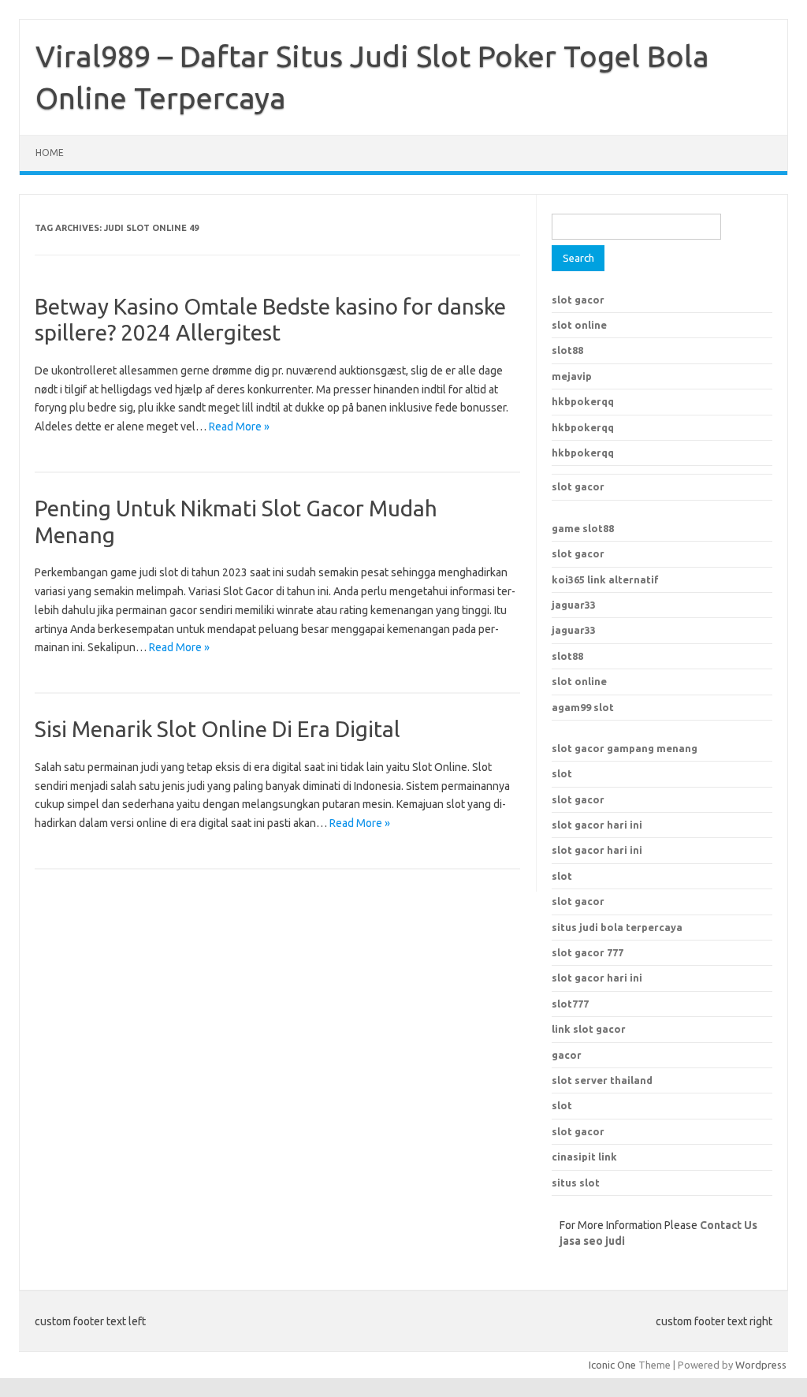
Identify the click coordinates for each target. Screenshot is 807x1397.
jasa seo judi (592, 1241)
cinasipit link (584, 1156)
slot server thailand (602, 1080)
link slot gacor (589, 1028)
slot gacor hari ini (597, 824)
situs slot (576, 1182)
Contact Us (728, 1225)
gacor (567, 1054)
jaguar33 (574, 604)
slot (562, 773)
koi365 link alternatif (605, 579)
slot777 (570, 1003)
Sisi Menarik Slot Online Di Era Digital (217, 729)
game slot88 (583, 528)
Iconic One (612, 1364)
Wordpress (761, 1364)
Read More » (239, 426)
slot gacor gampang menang (624, 748)
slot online (579, 324)
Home (49, 152)
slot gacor (578, 299)
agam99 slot (583, 707)
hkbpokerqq (583, 401)
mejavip (572, 376)
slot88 (567, 350)
